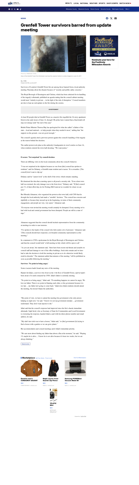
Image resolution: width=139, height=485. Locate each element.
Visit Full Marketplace (80, 357)
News (23, 18)
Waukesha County (83, 9)
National (84, 3)
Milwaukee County (71, 9)
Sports (102, 3)
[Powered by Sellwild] (83, 416)
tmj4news (12, 9)
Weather (93, 3)
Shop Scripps (112, 3)
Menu (67, 3)
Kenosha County (105, 9)
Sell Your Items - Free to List (44, 358)
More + (128, 9)
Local (76, 3)
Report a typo (25, 344)
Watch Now (124, 3)
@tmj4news (21, 9)
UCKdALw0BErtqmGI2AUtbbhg (18, 9)
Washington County (117, 9)
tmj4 (10, 9)
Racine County (95, 9)
